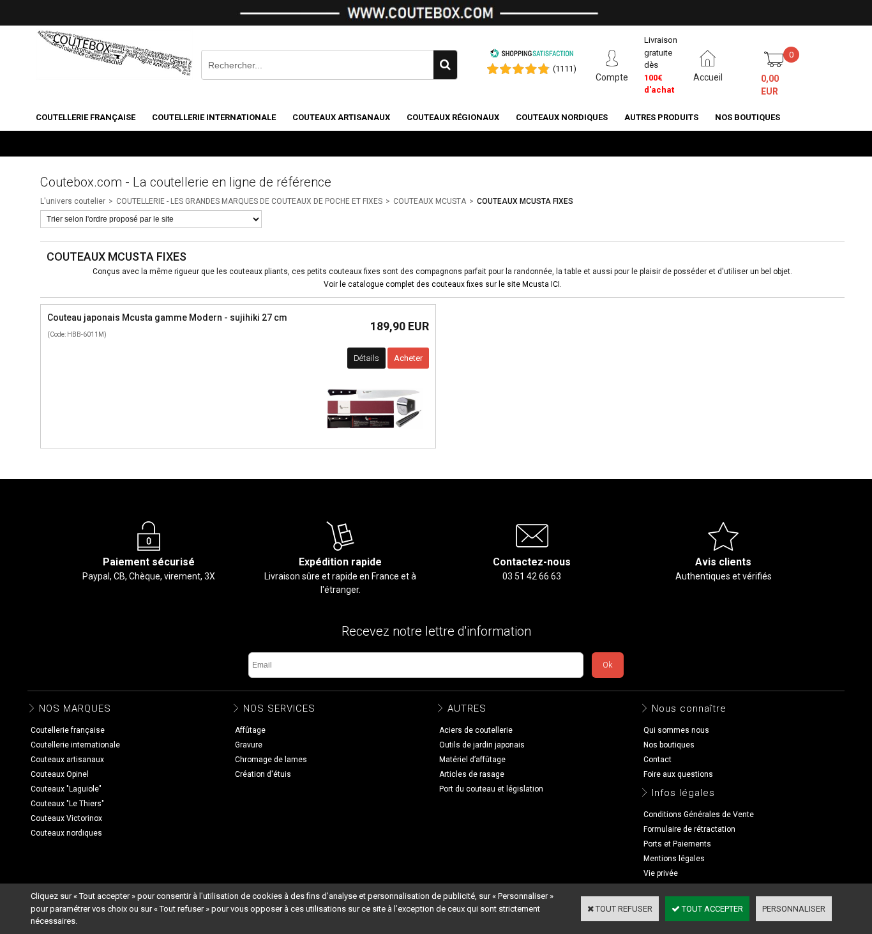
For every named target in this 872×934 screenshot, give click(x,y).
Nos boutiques (747, 117)
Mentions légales (674, 858)
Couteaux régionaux (453, 117)
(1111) (564, 68)
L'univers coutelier (72, 201)
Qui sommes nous (676, 730)
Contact (657, 759)
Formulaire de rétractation (689, 829)
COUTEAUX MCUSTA (429, 201)
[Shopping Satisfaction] (531, 55)
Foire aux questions (678, 774)
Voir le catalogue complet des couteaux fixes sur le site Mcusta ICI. (443, 284)
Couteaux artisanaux (341, 117)
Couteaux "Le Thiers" (67, 803)
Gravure (248, 744)
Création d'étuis (263, 774)
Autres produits (661, 117)
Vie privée (660, 873)
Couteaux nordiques (562, 117)
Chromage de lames (271, 759)
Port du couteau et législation (491, 789)
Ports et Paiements (677, 843)
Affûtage (250, 730)
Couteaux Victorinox (66, 818)
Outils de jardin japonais (482, 744)
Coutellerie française (85, 117)
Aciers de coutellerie (476, 730)
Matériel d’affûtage (472, 759)
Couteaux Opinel (60, 774)
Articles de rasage (471, 774)
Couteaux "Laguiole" (66, 789)
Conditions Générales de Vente (698, 814)
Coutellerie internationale (214, 117)
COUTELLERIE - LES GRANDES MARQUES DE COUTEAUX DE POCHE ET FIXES (249, 201)
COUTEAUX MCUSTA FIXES (525, 201)
